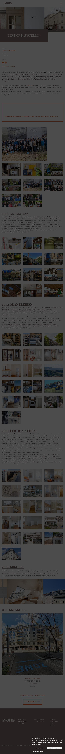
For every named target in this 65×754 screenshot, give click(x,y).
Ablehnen (39, 748)
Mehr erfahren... (38, 751)
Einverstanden (54, 748)
